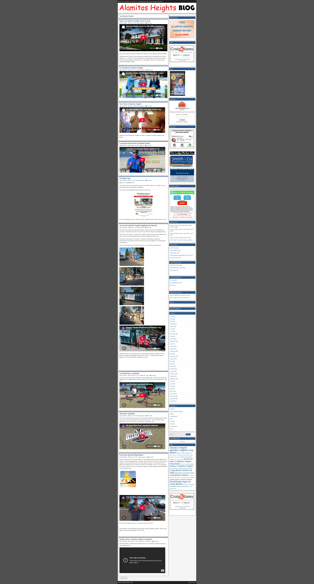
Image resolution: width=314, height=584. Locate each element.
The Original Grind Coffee (176, 282)
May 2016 (172, 353)
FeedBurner (185, 121)
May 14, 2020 (132, 23)
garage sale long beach (178, 459)
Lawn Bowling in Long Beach (129, 373)
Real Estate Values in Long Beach (179, 486)
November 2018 (174, 334)
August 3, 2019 (133, 70)
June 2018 (172, 336)
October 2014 (173, 376)
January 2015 (173, 371)
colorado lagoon (179, 455)
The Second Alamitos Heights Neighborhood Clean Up (138, 226)
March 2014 (173, 391)
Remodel (142, 541)
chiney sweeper (173, 455)
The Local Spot (173, 280)
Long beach (189, 468)
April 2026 (172, 316)
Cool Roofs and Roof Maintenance (131, 455)
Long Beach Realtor (179, 475)
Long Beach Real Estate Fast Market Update (134, 143)
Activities (142, 227)
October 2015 (173, 358)
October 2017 (173, 339)
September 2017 (174, 341)
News (147, 375)
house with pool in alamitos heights (178, 468)
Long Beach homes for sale (181, 471)
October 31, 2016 (133, 541)
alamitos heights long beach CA (184, 453)
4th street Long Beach (127, 414)
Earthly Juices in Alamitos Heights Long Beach (135, 539)
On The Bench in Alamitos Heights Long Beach (181, 240)
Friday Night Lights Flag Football (177, 267)
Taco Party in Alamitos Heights (130, 104)
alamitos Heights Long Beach (181, 451)
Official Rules (175, 217)
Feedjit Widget (182, 441)
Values (142, 145)
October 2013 (173, 401)
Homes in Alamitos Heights (181, 466)
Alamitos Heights (178, 447)
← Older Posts (122, 578)
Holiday (172, 414)
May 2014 (172, 386)
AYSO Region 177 (174, 270)
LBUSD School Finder (175, 257)
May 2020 (172, 321)
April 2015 (172, 363)
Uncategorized (141, 23)
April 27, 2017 (132, 415)
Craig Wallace (124, 23)
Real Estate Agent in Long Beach (180, 482)
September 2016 (174, 351)
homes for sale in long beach (187, 464)
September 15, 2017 (134, 375)
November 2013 (174, 398)
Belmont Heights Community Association (179, 297)
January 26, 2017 (133, 457)
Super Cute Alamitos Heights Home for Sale (134, 21)
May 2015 (172, 361)
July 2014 (172, 381)
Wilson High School (174, 252)
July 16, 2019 (132, 106)
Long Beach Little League (176, 265)
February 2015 (173, 368)
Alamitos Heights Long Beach (127, 1)
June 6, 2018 (132, 180)
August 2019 (173, 326)
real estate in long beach (188, 484)
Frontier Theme (191, 582)
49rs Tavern (172, 285)
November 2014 (174, 373)
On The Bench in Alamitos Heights (131, 68)
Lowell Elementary (174, 247)
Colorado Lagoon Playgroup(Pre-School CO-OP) (181, 255)
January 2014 (173, 393)
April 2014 (172, 388)
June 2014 (172, 383)
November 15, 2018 (134, 145)
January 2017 (173, 346)
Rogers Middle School (175, 250)
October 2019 (173, 324)
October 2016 (173, 348)
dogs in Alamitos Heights (188, 455)
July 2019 (172, 329)
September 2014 (174, 378)
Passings (172, 421)
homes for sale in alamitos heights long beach (181, 461)
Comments (149, 23)
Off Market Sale (124, 178)
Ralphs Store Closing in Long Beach (184, 477)
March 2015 (173, 366)
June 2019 (172, 331)
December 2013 (174, 396)
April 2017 (172, 344)
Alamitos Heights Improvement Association (180, 295)
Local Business (173, 416)
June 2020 (172, 319)
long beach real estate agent (184, 473)
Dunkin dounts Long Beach (175, 457)
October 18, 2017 (133, 227)
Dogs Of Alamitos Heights (176, 411)
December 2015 (174, 356)
